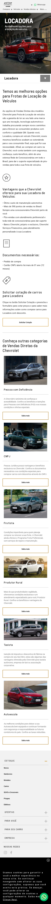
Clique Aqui (10, 899)
